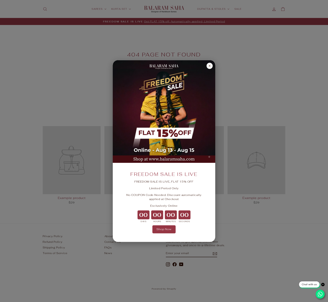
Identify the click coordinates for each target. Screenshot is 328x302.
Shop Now (164, 229)
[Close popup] (210, 66)
